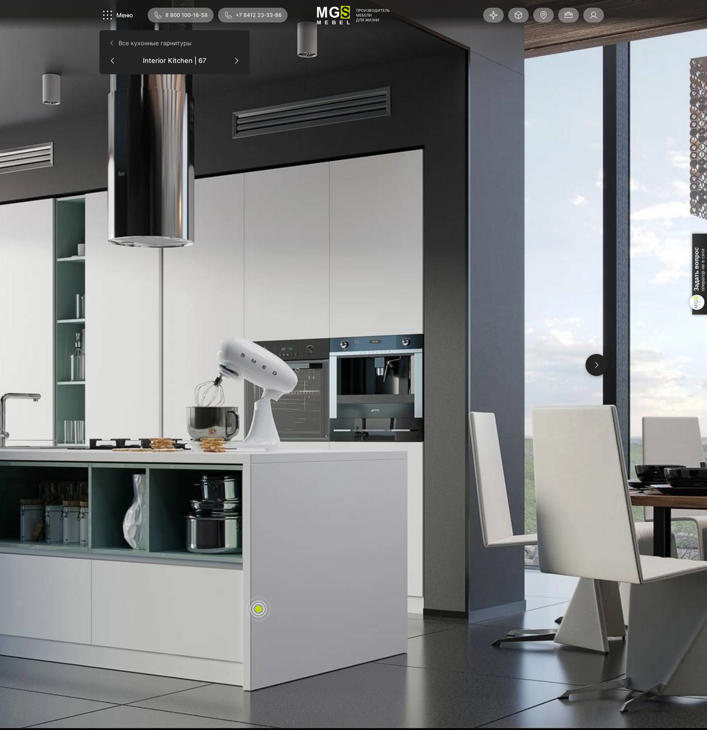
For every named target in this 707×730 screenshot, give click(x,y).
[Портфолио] (568, 15)
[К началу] (595, 709)
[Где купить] (543, 15)
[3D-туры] (493, 15)
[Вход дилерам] (593, 15)
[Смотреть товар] (258, 609)
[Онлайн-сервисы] (518, 15)
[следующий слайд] (596, 365)
